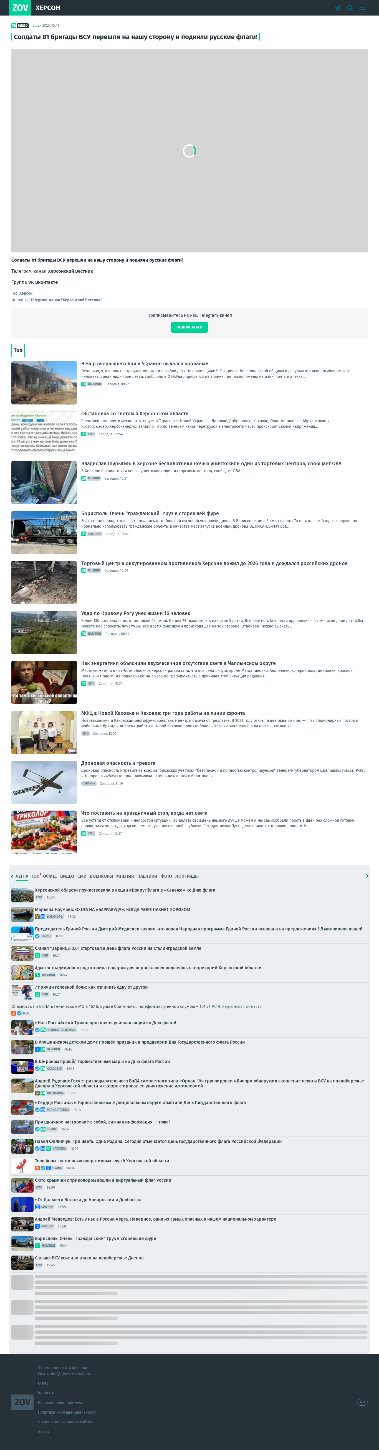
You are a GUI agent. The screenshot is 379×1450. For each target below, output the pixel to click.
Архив (43, 1431)
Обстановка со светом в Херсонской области (135, 414)
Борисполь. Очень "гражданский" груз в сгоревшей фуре (150, 513)
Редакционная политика (60, 1402)
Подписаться (189, 327)
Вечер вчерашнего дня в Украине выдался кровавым (145, 364)
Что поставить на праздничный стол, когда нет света (144, 813)
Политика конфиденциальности (67, 1412)
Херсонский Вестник (70, 271)
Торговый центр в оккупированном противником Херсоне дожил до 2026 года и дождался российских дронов (214, 563)
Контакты (46, 1393)
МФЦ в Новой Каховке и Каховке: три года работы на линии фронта (163, 713)
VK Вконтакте (43, 282)
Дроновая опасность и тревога (118, 763)
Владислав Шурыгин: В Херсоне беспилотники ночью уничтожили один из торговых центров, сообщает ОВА (211, 463)
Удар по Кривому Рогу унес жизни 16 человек (135, 613)
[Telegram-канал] (337, 7)
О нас (43, 1383)
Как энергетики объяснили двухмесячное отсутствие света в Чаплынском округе (178, 663)
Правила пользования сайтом (65, 1422)
